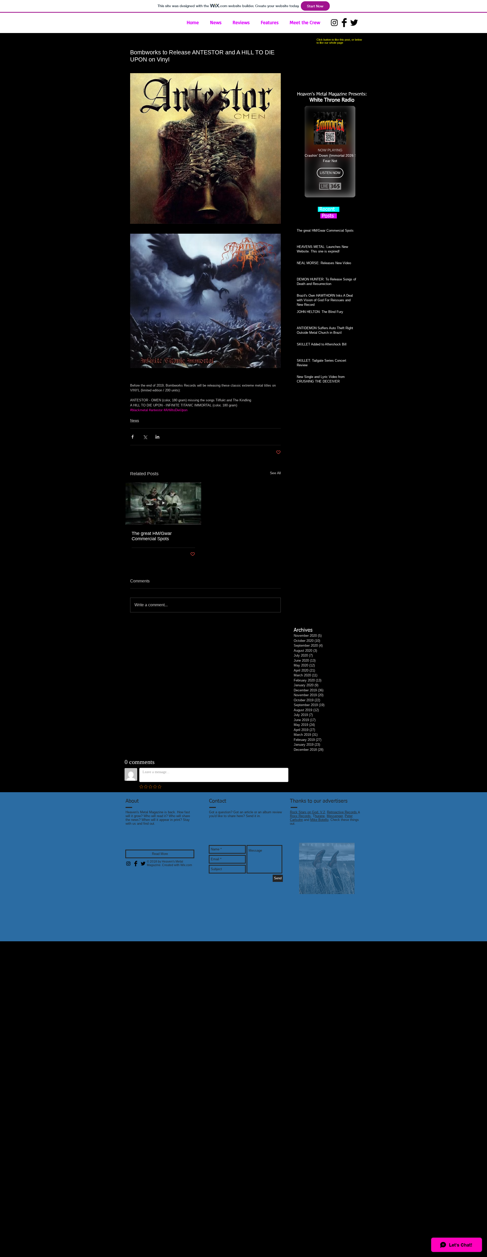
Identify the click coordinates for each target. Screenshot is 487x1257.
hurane (320, 816)
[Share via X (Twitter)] (145, 436)
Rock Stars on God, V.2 (307, 812)
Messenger (335, 816)
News (134, 420)
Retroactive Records (342, 812)
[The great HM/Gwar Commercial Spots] (163, 503)
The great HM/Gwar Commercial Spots (152, 536)
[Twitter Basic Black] (354, 22)
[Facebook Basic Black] (344, 22)
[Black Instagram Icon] (334, 22)
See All (275, 473)
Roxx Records (300, 816)
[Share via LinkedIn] (157, 436)
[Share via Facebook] (132, 436)
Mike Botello (319, 820)
